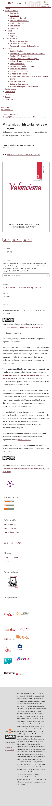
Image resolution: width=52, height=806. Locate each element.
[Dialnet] (9, 639)
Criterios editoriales (18, 43)
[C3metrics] (9, 673)
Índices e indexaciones (19, 20)
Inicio (7, 8)
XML (28, 240)
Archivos (13, 36)
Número (8, 31)
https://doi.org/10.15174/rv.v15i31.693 (23, 154)
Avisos (7, 96)
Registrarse (10, 91)
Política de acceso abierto (21, 61)
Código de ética (16, 51)
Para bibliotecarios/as (12, 532)
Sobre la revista (11, 10)
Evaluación (14, 15)
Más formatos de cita (12, 275)
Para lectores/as (10, 524)
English (7, 561)
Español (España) (11, 557)
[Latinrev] (22, 660)
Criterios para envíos (19, 41)
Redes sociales (11, 99)
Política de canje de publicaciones (24, 86)
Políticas (8, 48)
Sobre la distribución (19, 84)
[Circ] (8, 663)
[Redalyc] (22, 630)
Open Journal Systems (13, 543)
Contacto (14, 28)
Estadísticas (15, 26)
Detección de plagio (18, 74)
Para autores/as (10, 528)
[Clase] (8, 651)
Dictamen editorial (18, 18)
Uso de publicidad (17, 81)
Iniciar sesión (10, 89)
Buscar (8, 94)
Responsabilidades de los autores (24, 46)
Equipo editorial (17, 23)
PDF (7, 240)
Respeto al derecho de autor (22, 66)
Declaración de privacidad (21, 56)
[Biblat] (22, 638)
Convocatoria (15, 13)
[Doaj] (22, 614)
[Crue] (24, 675)
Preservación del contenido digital (24, 58)
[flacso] (19, 649)
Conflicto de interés (18, 69)
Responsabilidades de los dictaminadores (27, 53)
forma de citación (24, 440)
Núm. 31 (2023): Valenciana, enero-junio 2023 (19, 117)
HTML (17, 240)
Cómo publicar (11, 38)
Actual (12, 33)
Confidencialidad (17, 63)
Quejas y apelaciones (19, 71)
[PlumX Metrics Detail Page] (10, 483)
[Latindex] (9, 630)
